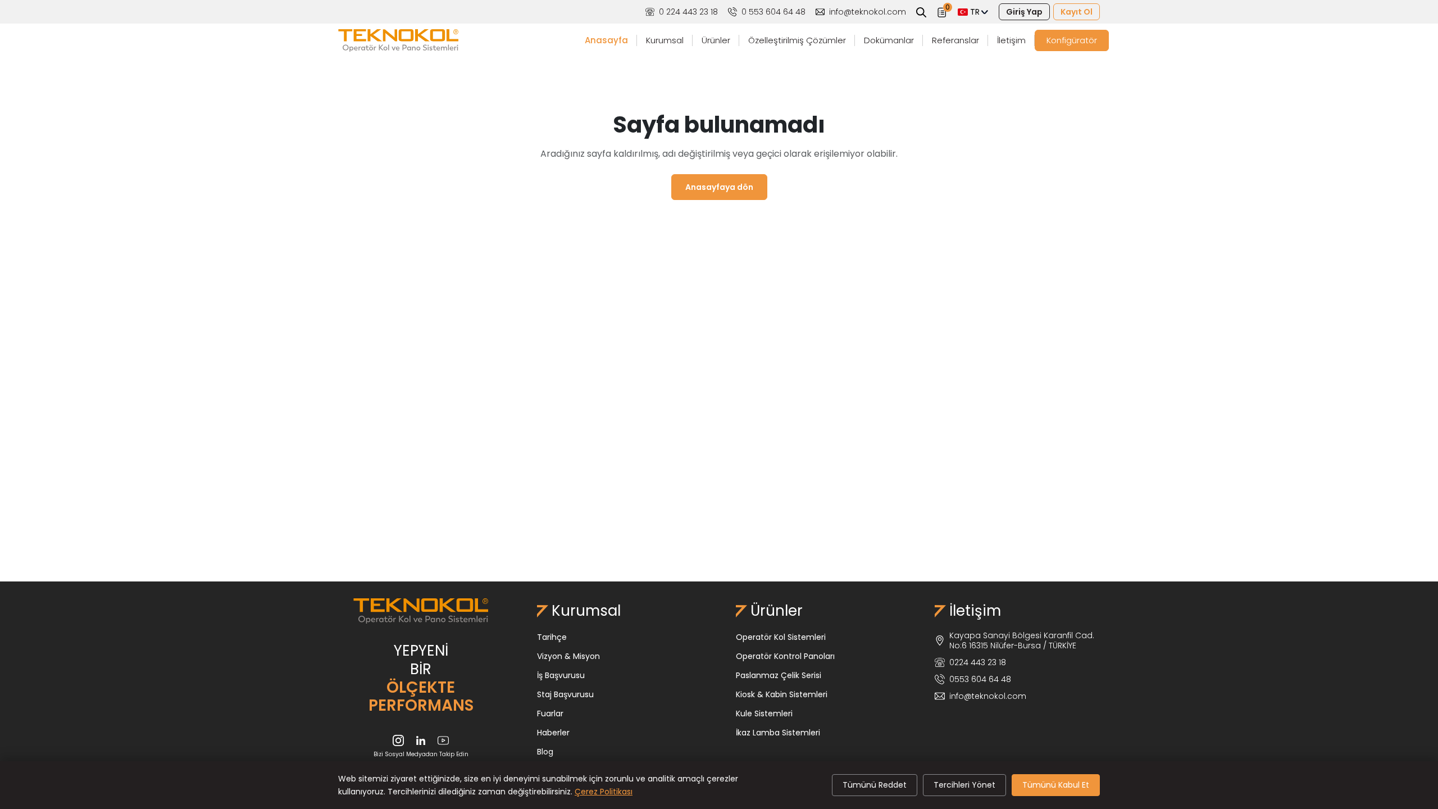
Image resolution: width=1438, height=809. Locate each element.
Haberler (553, 732)
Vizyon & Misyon (568, 656)
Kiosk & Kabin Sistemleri (781, 694)
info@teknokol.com (867, 11)
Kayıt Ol (1077, 11)
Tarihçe (552, 637)
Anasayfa (606, 40)
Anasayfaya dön (719, 187)
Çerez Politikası (603, 791)
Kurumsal (665, 40)
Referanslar (955, 40)
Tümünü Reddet (875, 784)
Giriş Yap (1024, 11)
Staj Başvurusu (565, 694)
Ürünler (716, 40)
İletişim (1011, 40)
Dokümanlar (889, 40)
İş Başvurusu (561, 675)
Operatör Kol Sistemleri (781, 637)
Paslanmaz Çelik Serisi (778, 675)
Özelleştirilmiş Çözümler (797, 40)
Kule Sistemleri (764, 713)
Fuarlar (550, 713)
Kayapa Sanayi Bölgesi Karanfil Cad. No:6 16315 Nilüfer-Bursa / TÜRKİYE (1021, 640)
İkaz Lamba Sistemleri (778, 732)
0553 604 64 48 (980, 679)
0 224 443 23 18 (688, 11)
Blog (545, 751)
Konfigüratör (1071, 40)
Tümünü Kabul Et (1055, 784)
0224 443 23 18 (977, 662)
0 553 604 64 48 (773, 11)
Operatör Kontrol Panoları (785, 656)
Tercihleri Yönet (964, 784)
